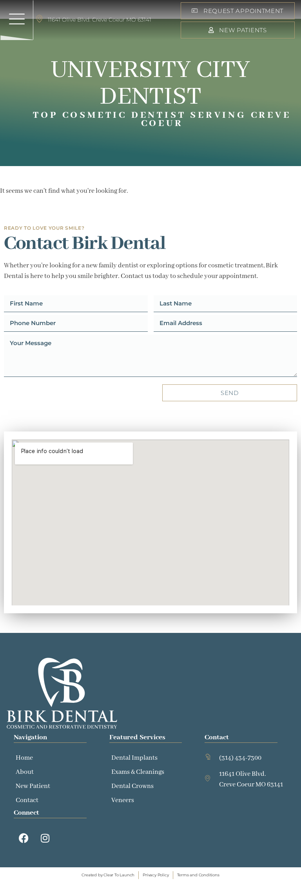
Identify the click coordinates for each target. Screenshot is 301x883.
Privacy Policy (156, 875)
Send (230, 393)
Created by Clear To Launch (108, 875)
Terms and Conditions (198, 875)
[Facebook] (23, 838)
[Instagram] (45, 838)
